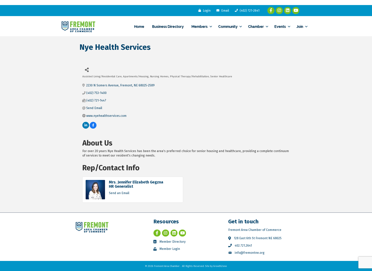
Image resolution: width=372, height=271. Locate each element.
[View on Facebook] (93, 127)
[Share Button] (86, 69)
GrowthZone (220, 266)
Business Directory (167, 26)
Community (227, 26)
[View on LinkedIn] (85, 127)
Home (139, 26)
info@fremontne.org (249, 253)
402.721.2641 (243, 245)
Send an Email (119, 193)
